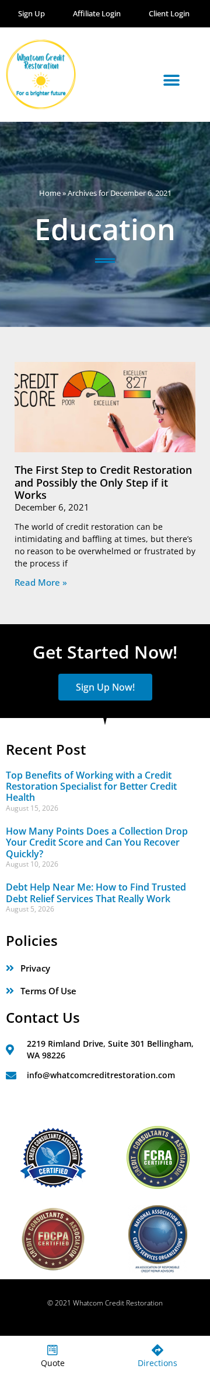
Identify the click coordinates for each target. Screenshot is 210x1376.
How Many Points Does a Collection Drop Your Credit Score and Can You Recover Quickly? (97, 842)
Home (50, 193)
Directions (157, 1362)
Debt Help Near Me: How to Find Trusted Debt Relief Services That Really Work (96, 893)
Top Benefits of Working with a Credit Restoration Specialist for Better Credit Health (91, 786)
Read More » (41, 582)
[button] (171, 80)
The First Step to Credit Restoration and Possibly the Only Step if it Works (103, 482)
